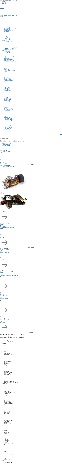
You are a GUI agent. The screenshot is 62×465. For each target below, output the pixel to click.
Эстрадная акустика (7, 34)
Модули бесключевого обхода (9, 111)
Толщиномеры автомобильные (8, 125)
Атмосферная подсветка (7, 121)
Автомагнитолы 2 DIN (7, 29)
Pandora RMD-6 (2, 169)
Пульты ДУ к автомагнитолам (8, 33)
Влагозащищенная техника (8, 126)
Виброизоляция (6, 77)
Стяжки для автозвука (7, 104)
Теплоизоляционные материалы (8, 80)
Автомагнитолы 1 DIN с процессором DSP (10, 28)
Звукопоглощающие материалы (8, 79)
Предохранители (6, 97)
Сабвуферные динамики (7, 51)
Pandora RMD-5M (2, 172)
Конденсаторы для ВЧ (7, 38)
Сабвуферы (3, 50)
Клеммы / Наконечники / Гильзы (8, 96)
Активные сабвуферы (7, 53)
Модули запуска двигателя (6, 144)
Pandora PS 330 (2, 297)
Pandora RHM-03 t (2, 256)
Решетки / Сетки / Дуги (7, 101)
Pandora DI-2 (2, 158)
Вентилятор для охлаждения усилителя (9, 75)
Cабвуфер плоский (6, 58)
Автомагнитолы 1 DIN (7, 27)
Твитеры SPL (5, 36)
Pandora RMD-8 (2, 211)
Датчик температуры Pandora (4, 277)
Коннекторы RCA (6, 92)
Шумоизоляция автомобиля (8, 131)
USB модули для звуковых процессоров (9, 70)
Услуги (3, 130)
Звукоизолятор (6, 81)
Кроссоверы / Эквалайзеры (8, 45)
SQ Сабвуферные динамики (8, 52)
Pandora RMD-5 (2, 193)
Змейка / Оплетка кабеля (7, 90)
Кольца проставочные (7, 94)
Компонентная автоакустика (8, 41)
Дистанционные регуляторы (8, 73)
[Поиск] (61, 134)
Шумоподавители (6, 72)
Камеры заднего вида (8, 120)
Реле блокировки (7, 113)
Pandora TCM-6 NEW (3, 226)
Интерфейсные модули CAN (9, 112)
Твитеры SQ (5, 43)
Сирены (6, 115)
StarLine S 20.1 (2, 294)
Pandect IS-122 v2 (2, 251)
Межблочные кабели (7, 87)
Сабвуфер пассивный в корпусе (8, 59)
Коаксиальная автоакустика (8, 42)
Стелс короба (7, 57)
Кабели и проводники (5, 86)
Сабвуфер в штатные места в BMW (9, 60)
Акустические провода (7, 88)
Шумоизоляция (4, 76)
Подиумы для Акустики (7, 39)
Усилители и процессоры (5, 62)
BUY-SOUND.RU (15, 0)
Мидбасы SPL (6, 37)
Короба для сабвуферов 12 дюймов (10, 55)
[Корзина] (18, 0)
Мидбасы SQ (5, 44)
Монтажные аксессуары (5, 93)
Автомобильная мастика (7, 85)
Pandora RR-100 (2, 254)
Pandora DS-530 (2, 301)
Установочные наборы (7, 91)
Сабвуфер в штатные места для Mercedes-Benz (11, 61)
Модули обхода (7, 110)
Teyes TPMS (2, 274)
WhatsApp (1, 16)
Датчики (6, 114)
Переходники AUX (6, 31)
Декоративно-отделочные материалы (9, 84)
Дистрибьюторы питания (7, 98)
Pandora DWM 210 (2, 322)
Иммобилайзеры (6, 107)
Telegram (4, 17)
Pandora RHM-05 (2, 259)
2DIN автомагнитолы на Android (8, 30)
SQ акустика (3, 40)
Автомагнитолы (4, 26)
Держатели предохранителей (8, 95)
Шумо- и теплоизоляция (7, 78)
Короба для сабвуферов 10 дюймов (10, 54)
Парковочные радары (8, 118)
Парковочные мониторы (9, 119)
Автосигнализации (6, 106)
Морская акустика (8, 128)
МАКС (4, 16)
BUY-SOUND (2, 338)
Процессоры (5, 68)
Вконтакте (1, 17)
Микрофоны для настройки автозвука (9, 74)
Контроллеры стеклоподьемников (10, 116)
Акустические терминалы (7, 100)
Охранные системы (5, 105)
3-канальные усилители (7, 64)
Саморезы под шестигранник (8, 99)
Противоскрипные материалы (8, 82)
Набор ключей (6, 103)
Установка (1, 135)
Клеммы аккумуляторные (7, 102)
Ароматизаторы (6, 122)
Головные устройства (8, 127)
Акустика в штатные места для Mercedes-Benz (10, 47)
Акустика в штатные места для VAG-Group (10, 48)
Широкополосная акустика (8, 35)
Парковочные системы (7, 117)
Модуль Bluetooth (6, 69)
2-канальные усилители (7, 63)
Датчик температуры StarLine (4, 280)
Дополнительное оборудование (8, 109)
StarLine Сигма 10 (2, 237)
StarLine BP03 (2, 162)
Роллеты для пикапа (7, 129)
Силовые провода (6, 89)
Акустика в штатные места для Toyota (9, 49)
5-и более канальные (7, 66)
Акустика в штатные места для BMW (9, 46)
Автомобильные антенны (7, 32)
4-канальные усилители (7, 65)
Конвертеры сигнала (7, 71)
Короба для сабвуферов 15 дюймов (10, 56)
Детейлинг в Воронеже (7, 132)
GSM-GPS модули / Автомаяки (8, 108)
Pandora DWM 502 (2, 318)
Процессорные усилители (7, 67)
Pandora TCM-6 (2, 233)
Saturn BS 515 (2, 304)
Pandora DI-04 (2, 153)
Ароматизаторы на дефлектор (9, 124)
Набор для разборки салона (8, 83)
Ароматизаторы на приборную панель (11, 123)
